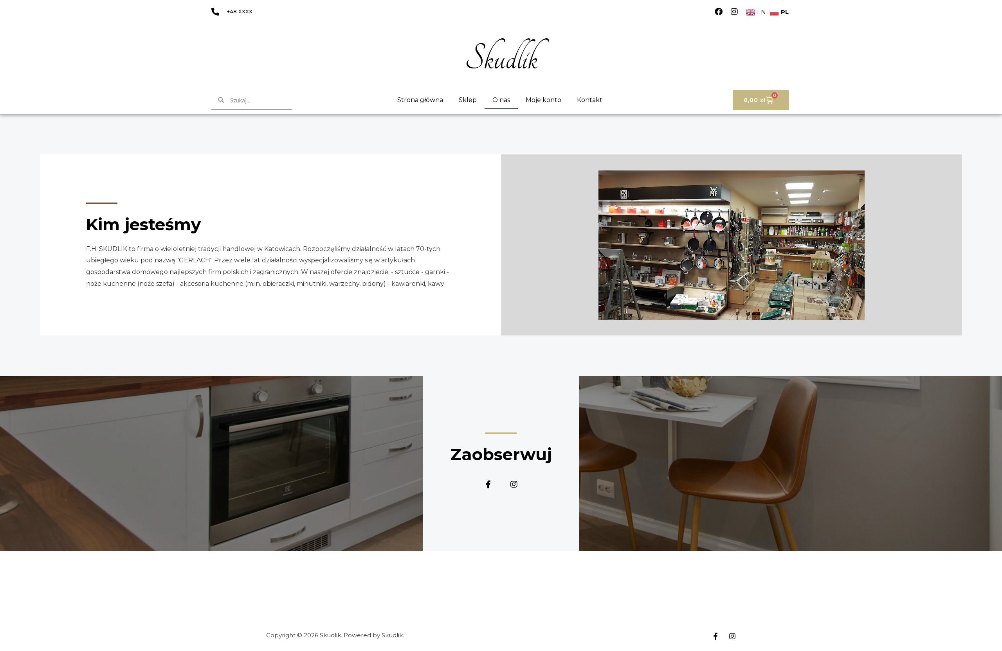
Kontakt (589, 100)
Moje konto (543, 100)
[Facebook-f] (488, 484)
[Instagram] (734, 12)
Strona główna (420, 100)
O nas (501, 100)
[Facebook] (718, 12)
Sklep (468, 100)
